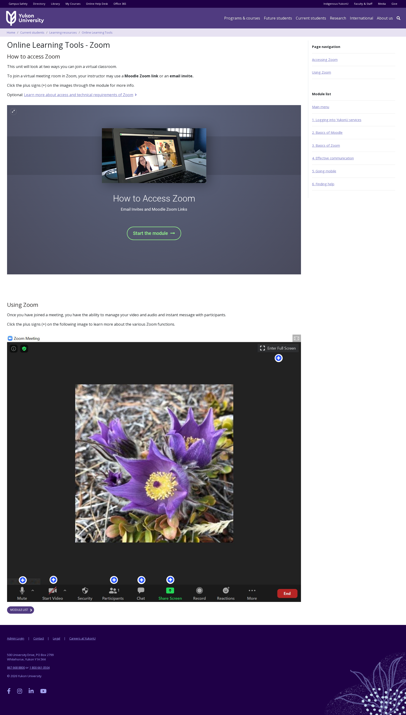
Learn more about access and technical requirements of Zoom (78, 94)
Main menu (320, 107)
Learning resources (63, 32)
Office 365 (119, 3)
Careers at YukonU (82, 638)
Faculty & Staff (363, 3)
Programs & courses (242, 18)
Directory (39, 3)
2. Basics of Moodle (327, 132)
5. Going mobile (324, 171)
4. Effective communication (333, 158)
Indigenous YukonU (336, 3)
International (361, 18)
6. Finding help (323, 184)
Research (338, 18)
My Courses (73, 3)
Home (11, 32)
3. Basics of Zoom (326, 145)
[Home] (26, 18)
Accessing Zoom (325, 59)
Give (394, 3)
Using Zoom (321, 72)
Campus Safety (18, 3)
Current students (32, 32)
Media (382, 3)
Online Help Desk (97, 3)
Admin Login (15, 638)
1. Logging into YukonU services (336, 120)
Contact (38, 638)
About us (385, 18)
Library (55, 3)
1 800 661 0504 (39, 667)
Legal (56, 638)
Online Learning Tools (97, 32)
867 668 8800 (16, 667)
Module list (19, 610)
